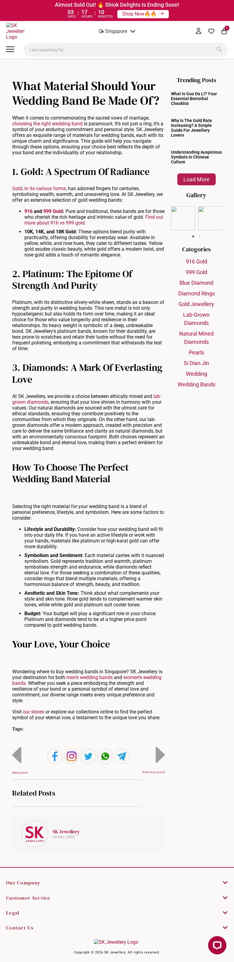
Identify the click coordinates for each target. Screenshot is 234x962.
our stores (33, 712)
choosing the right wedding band (47, 124)
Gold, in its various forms (39, 188)
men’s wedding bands (89, 677)
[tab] (193, 236)
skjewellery (183, 211)
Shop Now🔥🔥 (140, 14)
